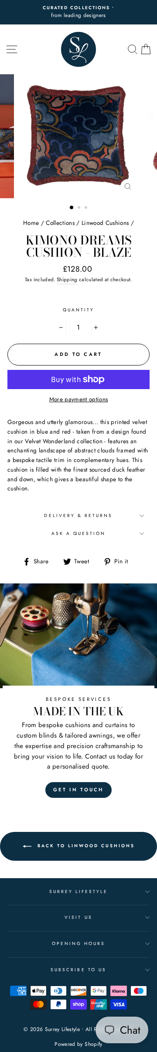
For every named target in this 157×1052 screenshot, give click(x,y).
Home (31, 222)
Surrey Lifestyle (78, 891)
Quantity (78, 310)
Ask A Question (78, 533)
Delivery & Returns (78, 515)
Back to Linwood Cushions (85, 845)
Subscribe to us (78, 969)
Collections (60, 222)
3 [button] (87, 208)
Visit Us (78, 917)
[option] (78, 136)
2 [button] (80, 208)
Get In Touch (78, 789)
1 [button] (72, 208)
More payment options (78, 399)
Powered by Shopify (78, 1044)
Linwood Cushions (105, 222)
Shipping (67, 279)
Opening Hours (79, 943)
